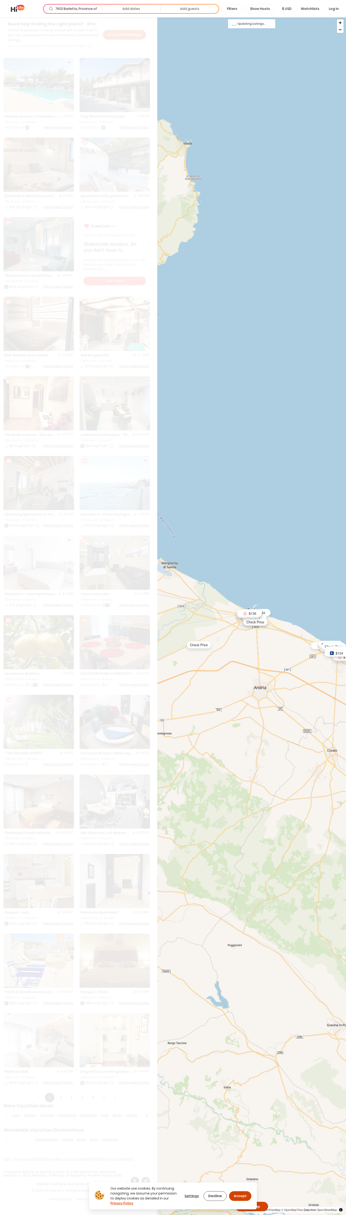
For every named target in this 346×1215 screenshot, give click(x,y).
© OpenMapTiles (292, 1210)
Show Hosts (260, 8)
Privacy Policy (121, 1203)
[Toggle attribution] (341, 1210)
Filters (232, 8)
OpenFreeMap (271, 1210)
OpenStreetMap (327, 1210)
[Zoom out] (340, 29)
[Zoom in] (340, 22)
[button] (286, 8)
